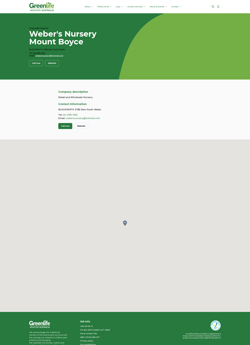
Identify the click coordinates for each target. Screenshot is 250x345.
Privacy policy (86, 341)
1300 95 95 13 (86, 326)
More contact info (88, 333)
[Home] (41, 6)
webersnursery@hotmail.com (49, 56)
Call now (36, 63)
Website (52, 63)
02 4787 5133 (39, 53)
